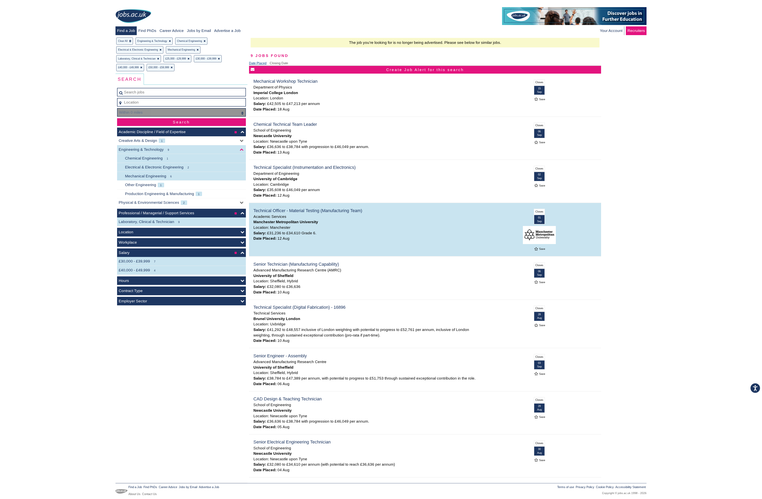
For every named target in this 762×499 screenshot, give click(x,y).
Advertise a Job (227, 31)
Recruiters (636, 31)
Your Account (611, 31)
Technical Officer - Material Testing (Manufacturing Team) (307, 210)
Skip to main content (19, 4)
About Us (134, 494)
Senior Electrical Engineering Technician (292, 441)
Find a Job (126, 31)
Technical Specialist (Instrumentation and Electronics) (304, 167)
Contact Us (149, 494)
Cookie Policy (605, 487)
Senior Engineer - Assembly (280, 355)
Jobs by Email (199, 31)
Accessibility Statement (630, 487)
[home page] (133, 17)
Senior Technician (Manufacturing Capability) (296, 264)
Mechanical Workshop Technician (285, 81)
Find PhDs (147, 31)
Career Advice (172, 31)
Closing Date (279, 63)
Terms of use (565, 487)
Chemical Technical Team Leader (285, 124)
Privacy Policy (585, 487)
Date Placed (258, 63)
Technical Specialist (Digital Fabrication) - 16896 (299, 307)
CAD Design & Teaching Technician (287, 398)
